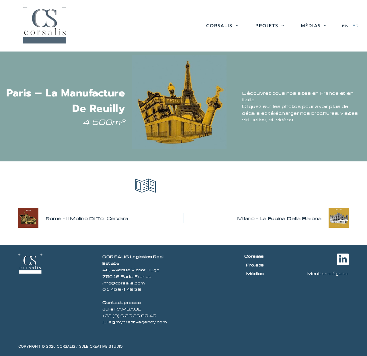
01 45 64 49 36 (121, 289)
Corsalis (219, 25)
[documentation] (145, 186)
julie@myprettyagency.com (134, 321)
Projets (266, 25)
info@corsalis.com (123, 282)
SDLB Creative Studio (101, 346)
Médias (311, 25)
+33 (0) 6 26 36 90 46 (129, 315)
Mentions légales (328, 273)
